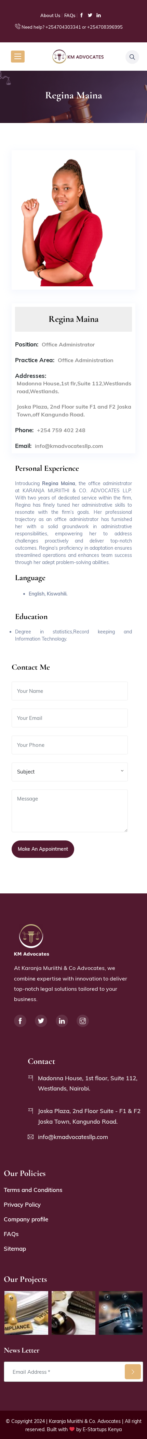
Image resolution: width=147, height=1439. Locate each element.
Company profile (26, 1219)
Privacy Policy (22, 1204)
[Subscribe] (133, 1371)
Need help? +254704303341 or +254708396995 (72, 27)
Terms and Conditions (33, 1189)
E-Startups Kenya (102, 1429)
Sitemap (15, 1248)
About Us (50, 15)
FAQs (69, 15)
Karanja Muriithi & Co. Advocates (85, 1421)
